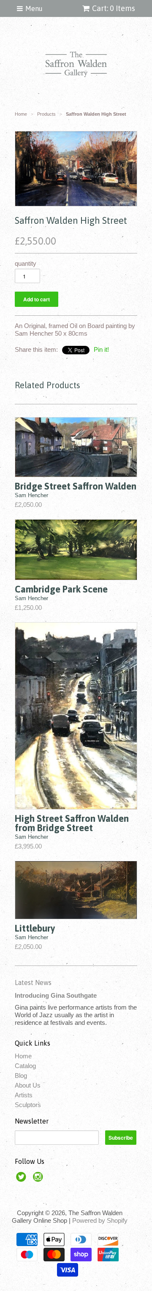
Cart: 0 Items (113, 8)
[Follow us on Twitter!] (22, 1179)
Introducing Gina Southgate (56, 995)
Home (23, 1056)
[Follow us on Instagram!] (39, 1179)
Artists (24, 1095)
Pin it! (101, 349)
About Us (28, 1085)
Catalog (25, 1065)
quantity (25, 263)
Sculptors (28, 1104)
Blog (21, 1075)
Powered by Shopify (100, 1220)
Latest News (33, 982)
